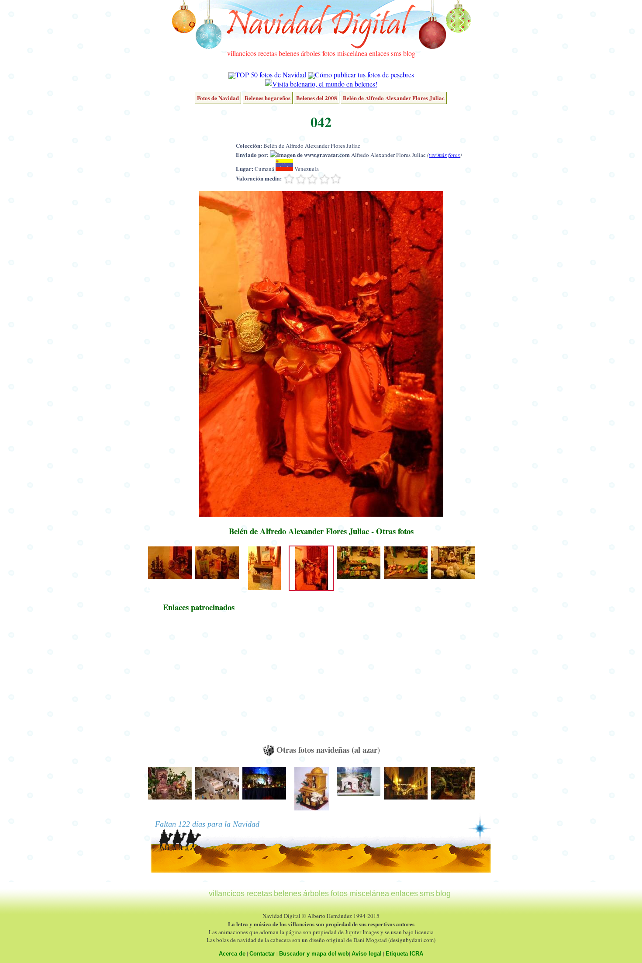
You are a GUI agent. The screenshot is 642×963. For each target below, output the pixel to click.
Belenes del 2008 (316, 98)
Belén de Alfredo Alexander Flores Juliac (394, 98)
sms (396, 53)
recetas (267, 53)
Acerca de (232, 953)
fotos (328, 53)
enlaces (379, 53)
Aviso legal (367, 953)
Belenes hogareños (267, 98)
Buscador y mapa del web (314, 953)
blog (409, 53)
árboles (311, 53)
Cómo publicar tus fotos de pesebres (364, 74)
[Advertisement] (198, 682)
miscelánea (352, 53)
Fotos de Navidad (218, 98)
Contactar (262, 953)
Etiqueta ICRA (404, 953)
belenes (289, 53)
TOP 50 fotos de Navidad (270, 74)
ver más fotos (444, 155)
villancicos (241, 53)
